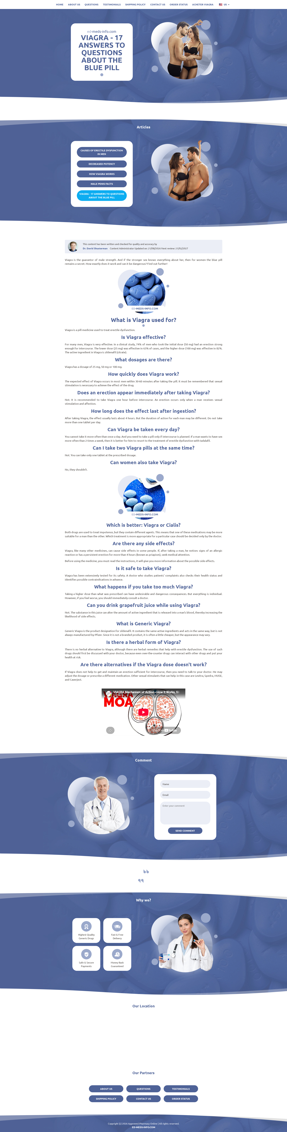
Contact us (157, 4)
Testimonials (112, 4)
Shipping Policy (135, 4)
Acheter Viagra (202, 4)
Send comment (185, 830)
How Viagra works (102, 173)
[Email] (185, 795)
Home (59, 4)
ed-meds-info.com (143, 1127)
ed (101, 31)
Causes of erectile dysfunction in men (102, 152)
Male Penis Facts (102, 183)
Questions (91, 4)
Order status (179, 4)
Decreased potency (102, 163)
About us (74, 4)
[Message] (185, 813)
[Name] (185, 784)
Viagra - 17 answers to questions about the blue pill (101, 195)
